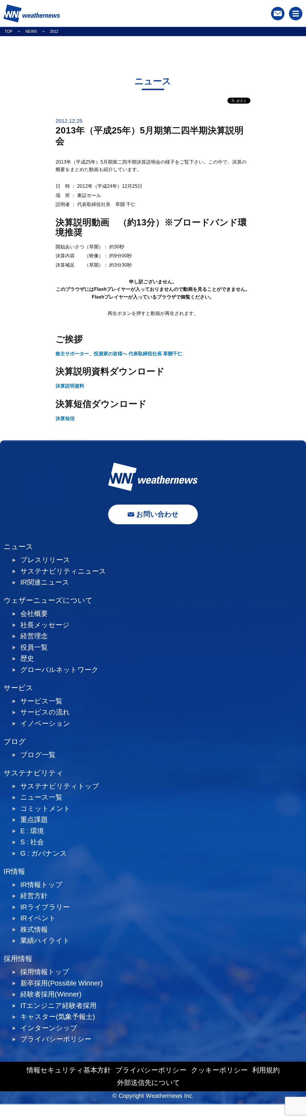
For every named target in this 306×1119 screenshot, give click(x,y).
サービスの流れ (45, 712)
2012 (54, 31)
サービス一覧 (41, 701)
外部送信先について (148, 1082)
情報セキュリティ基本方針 (69, 1070)
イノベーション (45, 723)
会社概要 (34, 613)
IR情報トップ (41, 885)
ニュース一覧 (41, 797)
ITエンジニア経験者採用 (58, 1005)
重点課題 (34, 819)
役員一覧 (34, 647)
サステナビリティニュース (63, 571)
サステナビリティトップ (59, 786)
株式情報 (34, 929)
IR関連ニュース (44, 582)
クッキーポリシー (219, 1070)
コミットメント (45, 808)
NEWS (31, 31)
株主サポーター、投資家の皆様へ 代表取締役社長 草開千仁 (119, 353)
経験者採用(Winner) (51, 994)
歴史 (27, 658)
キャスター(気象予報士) (57, 1016)
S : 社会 (32, 842)
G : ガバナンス (43, 853)
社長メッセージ (45, 625)
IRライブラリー (45, 907)
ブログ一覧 (38, 755)
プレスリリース (45, 560)
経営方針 (34, 896)
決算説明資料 (70, 385)
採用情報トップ (44, 972)
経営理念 (34, 636)
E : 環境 (32, 831)
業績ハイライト (45, 940)
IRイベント (38, 918)
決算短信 (65, 418)
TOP (8, 31)
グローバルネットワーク (59, 670)
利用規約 (266, 1070)
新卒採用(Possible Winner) (61, 983)
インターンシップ (48, 1028)
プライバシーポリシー (55, 1039)
